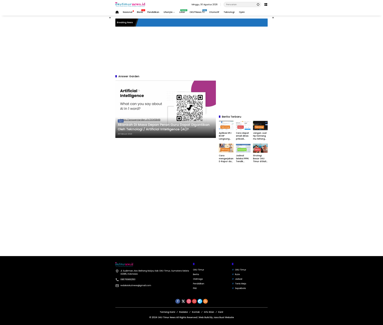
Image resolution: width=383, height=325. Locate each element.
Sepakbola (240, 288)
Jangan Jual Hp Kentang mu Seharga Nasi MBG (260, 136)
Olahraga (198, 278)
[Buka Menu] (266, 4)
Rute (237, 274)
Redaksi (183, 312)
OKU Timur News (167, 317)
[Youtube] (194, 301)
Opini (120, 121)
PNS (195, 288)
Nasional (242, 149)
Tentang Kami (167, 312)
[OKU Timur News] (130, 4)
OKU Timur (198, 269)
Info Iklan (209, 312)
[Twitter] (183, 301)
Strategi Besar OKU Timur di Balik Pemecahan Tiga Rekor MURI (260, 158)
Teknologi (225, 127)
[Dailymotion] (199, 301)
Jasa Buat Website (223, 317)
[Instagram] (188, 301)
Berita (240, 127)
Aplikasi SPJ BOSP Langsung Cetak (225, 136)
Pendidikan (198, 283)
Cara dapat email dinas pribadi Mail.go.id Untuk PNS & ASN (242, 136)
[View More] (243, 169)
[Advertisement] (191, 50)
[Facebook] (177, 301)
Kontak (196, 312)
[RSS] (205, 301)
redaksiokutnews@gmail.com (135, 285)
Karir (220, 312)
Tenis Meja (240, 283)
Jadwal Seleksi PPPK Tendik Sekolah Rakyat (242, 158)
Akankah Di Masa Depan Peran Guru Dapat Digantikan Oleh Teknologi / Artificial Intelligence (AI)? (164, 127)
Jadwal (238, 278)
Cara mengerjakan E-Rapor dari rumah (226, 158)
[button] (258, 4)
